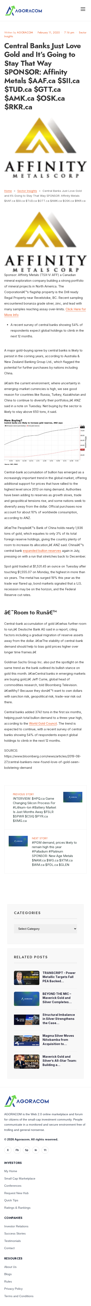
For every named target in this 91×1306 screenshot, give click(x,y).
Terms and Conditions (18, 1296)
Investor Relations (16, 1226)
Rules (8, 1281)
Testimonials (12, 1241)
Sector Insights (27, 190)
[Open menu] (83, 9)
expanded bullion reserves (42, 551)
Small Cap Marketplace (19, 1178)
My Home (10, 1171)
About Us (10, 1267)
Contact (9, 1248)
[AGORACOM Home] (26, 1101)
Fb (17, 1150)
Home (8, 190)
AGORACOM (25, 32)
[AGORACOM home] (23, 10)
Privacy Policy (13, 1288)
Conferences (12, 1185)
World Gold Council (43, 723)
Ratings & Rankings (17, 1207)
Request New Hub (16, 1193)
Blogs (8, 1274)
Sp (26, 1150)
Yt (45, 1150)
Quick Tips (11, 1200)
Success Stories (15, 1233)
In (36, 1150)
